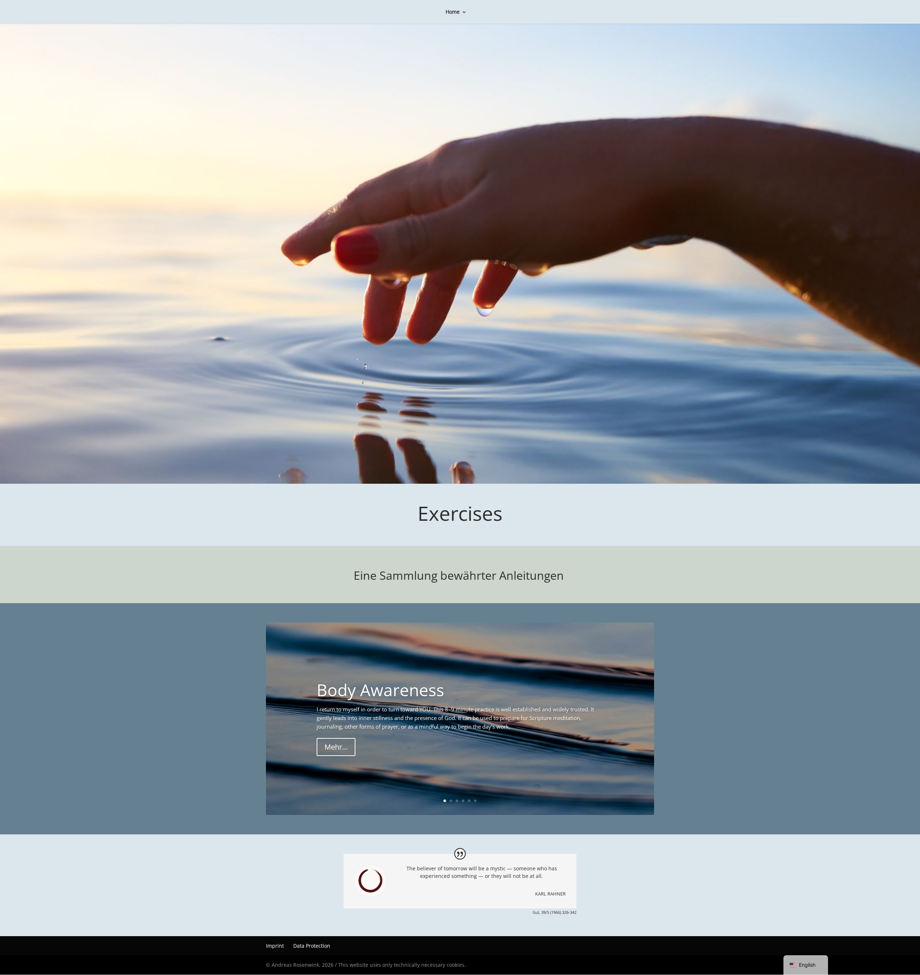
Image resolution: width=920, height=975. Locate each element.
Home (453, 12)
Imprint (275, 945)
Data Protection (311, 945)
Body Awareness (380, 690)
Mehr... (336, 747)
